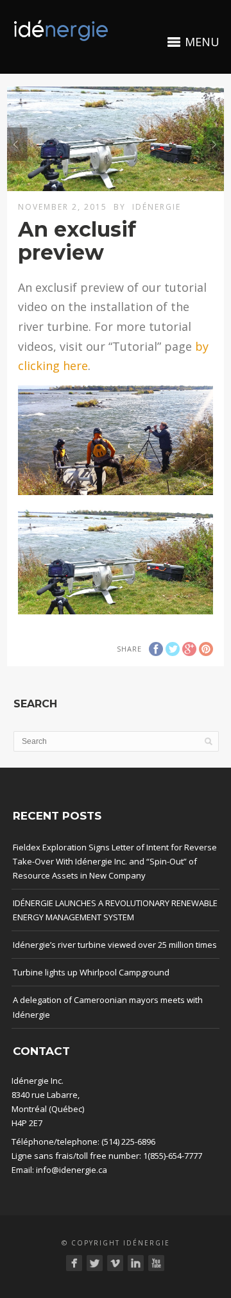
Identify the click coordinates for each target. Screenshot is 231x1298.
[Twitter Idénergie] (95, 1263)
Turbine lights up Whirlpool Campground (91, 972)
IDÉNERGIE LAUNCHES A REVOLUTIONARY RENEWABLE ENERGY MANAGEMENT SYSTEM (115, 910)
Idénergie (156, 206)
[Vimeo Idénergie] (115, 1263)
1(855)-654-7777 (172, 1155)
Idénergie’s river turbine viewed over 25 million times (115, 944)
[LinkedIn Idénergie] (136, 1263)
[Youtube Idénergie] (156, 1263)
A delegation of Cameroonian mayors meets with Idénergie (108, 1007)
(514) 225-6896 (128, 1141)
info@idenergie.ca (71, 1170)
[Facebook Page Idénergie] (74, 1263)
